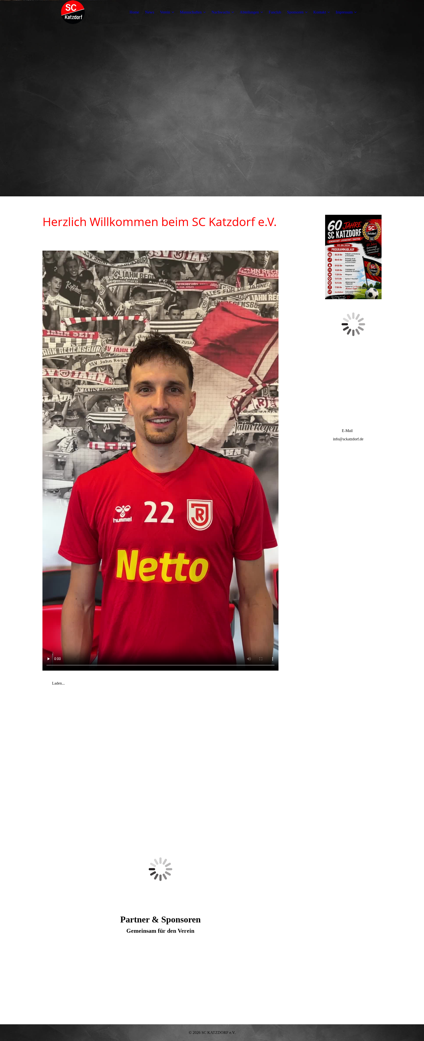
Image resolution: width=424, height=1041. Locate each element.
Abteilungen (249, 12)
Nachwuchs (221, 12)
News (149, 12)
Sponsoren (295, 12)
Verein (165, 12)
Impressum (344, 12)
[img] (73, 12)
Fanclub (275, 12)
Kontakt (319, 12)
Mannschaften (191, 12)
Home (134, 12)
